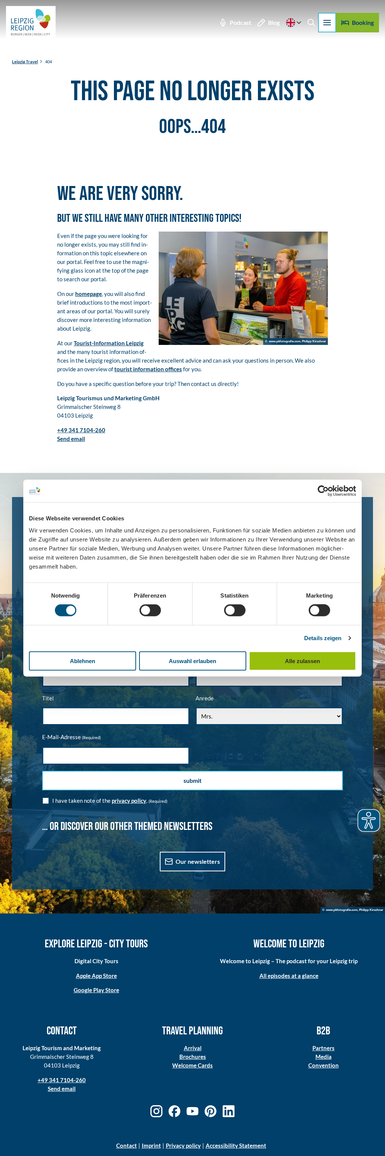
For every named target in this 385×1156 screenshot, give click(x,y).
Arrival (193, 1048)
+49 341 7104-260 (62, 1080)
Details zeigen (322, 638)
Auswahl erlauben (192, 660)
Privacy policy (183, 1145)
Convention (323, 1065)
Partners (323, 1048)
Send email (62, 1088)
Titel (48, 698)
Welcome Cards (192, 1065)
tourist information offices (148, 369)
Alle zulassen (302, 660)
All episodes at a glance (288, 975)
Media (323, 1056)
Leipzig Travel (25, 61)
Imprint (151, 1145)
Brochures (192, 1056)
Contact (126, 1145)
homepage (88, 293)
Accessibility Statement (236, 1145)
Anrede (205, 698)
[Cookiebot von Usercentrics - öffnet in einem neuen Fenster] (323, 491)
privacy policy (129, 800)
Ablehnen (82, 660)
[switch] (150, 610)
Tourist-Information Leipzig (109, 343)
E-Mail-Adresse (71, 737)
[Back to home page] (31, 22)
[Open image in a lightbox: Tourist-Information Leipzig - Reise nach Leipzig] (243, 288)
